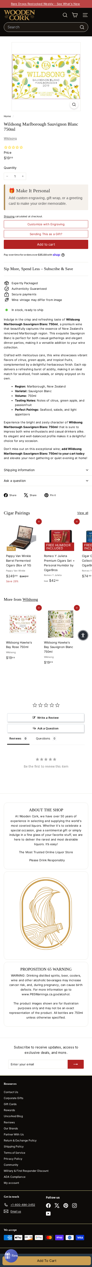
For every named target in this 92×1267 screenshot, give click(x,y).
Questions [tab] (43, 738)
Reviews (9, 1122)
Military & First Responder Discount (26, 1170)
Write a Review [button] (48, 718)
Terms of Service (14, 1152)
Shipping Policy (14, 1146)
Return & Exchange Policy (20, 1140)
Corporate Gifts (13, 1098)
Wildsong (10, 138)
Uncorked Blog (13, 1116)
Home (8, 116)
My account (11, 1182)
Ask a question (15, 480)
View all (82, 513)
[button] (83, 635)
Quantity (10, 168)
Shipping (9, 216)
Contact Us (11, 1092)
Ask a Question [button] (48, 728)
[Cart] (74, 15)
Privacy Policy (13, 1158)
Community (11, 1164)
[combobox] (46, 27)
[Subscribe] (76, 1064)
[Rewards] (11, 1256)
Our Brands (11, 1128)
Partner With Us (14, 1134)
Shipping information (19, 470)
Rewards (9, 1110)
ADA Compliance (14, 1176)
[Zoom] (74, 104)
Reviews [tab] (15, 738)
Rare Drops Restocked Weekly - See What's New (45, 4)
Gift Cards (10, 1104)
